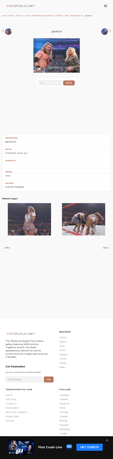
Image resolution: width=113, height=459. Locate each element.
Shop (62, 346)
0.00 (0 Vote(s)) (14, 187)
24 (14, 142)
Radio (62, 367)
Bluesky (63, 420)
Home (4, 15)
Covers (62, 359)
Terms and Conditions (16, 412)
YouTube (63, 412)
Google (63, 433)
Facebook (64, 403)
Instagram (64, 395)
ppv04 (9, 142)
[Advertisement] (56, 110)
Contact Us (11, 403)
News (62, 350)
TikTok (62, 408)
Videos (62, 341)
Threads (63, 416)
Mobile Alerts (12, 408)
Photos (11, 15)
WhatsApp (64, 429)
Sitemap (10, 420)
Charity (62, 363)
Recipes (63, 354)
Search (9, 395)
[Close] (107, 440)
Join (49, 379)
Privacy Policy (12, 416)
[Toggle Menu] (105, 5)
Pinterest (64, 425)
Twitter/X (63, 399)
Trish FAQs (11, 399)
